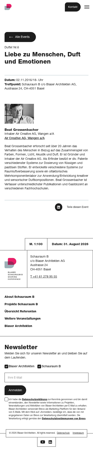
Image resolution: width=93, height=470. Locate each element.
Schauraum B (51, 366)
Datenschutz (63, 433)
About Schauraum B (19, 297)
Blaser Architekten (18, 326)
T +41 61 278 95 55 (43, 276)
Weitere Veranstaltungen (23, 318)
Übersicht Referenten (20, 311)
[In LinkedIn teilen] (59, 207)
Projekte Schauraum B (21, 304)
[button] (86, 7)
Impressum (78, 433)
